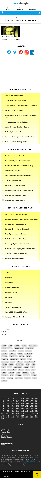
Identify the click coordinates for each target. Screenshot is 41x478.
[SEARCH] (39, 13)
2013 (17, 415)
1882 (2, 398)
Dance (20, 353)
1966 (22, 405)
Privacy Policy (5, 432)
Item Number (20, 364)
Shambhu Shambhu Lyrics (21, 219)
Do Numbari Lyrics (18, 161)
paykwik (27, 387)
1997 (17, 412)
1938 (2, 400)
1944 (32, 400)
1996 (12, 412)
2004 (12, 413)
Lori (34, 364)
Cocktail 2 (8, 302)
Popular (19, 9)
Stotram (28, 378)
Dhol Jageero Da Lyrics (18, 175)
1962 (2, 405)
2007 (27, 413)
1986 (2, 410)
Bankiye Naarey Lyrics (19, 166)
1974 (22, 407)
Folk (30, 359)
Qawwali (11, 372)
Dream (29, 356)
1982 (22, 408)
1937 (36, 398)
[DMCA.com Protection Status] (6, 444)
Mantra (21, 351)
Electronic (5, 359)
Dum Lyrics (14, 110)
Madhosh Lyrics (17, 127)
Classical (13, 353)
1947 (7, 402)
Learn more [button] (6, 476)
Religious (25, 372)
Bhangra (29, 351)
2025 (36, 417)
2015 (27, 415)
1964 (12, 405)
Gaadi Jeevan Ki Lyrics (16, 214)
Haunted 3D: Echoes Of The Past (16, 312)
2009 (37, 413)
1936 (32, 398)
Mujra (26, 367)
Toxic (7, 273)
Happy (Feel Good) (30, 362)
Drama (22, 356)
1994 (2, 412)
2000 (32, 412)
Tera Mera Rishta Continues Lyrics (21, 105)
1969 (36, 405)
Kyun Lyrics (13, 180)
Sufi (4, 378)
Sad (12, 375)
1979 (7, 408)
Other (33, 367)
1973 (17, 407)
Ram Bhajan (30, 348)
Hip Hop (5, 364)
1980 (12, 408)
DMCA (3, 434)
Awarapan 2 (9, 277)
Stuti (35, 378)
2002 (2, 413)
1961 (36, 403)
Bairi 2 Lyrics (15, 224)
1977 (36, 407)
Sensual (19, 375)
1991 (26, 410)
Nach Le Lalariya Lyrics (19, 137)
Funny (13, 362)
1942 (22, 400)
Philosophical (12, 370)
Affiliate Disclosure (6, 437)
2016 (31, 415)
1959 (27, 403)
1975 (27, 407)
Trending (32, 9)
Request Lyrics (5, 431)
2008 (32, 413)
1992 (31, 410)
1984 (32, 408)
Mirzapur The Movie (12, 287)
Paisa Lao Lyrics (16, 142)
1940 (12, 400)
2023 (27, 417)
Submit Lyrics (5, 429)
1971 (7, 407)
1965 (17, 405)
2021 (17, 417)
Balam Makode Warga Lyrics (20, 249)
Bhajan (25, 345)
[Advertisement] (20, 71)
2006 (22, 413)
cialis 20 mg (3, 387)
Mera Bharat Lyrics (14, 96)
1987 (7, 410)
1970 (2, 407)
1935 (27, 398)
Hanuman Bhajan (7, 348)
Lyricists (3, 334)
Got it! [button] (37, 474)
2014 (22, 415)
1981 (17, 408)
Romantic (5, 375)
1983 (27, 408)
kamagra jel (33, 387)
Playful (21, 370)
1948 (12, 402)
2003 (7, 413)
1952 (31, 402)
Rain (18, 372)
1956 (12, 403)
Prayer (4, 372)
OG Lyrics (16, 254)
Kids (28, 364)
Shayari (35, 375)
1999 (27, 412)
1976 (31, 407)
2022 (22, 417)
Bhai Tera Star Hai (11, 292)
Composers (4, 333)
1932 (12, 398)
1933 (17, 398)
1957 (17, 403)
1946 (2, 402)
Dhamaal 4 (8, 297)
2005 (17, 413)
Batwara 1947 (9, 282)
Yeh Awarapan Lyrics (16, 122)
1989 (17, 410)
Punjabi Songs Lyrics (28, 461)
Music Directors (6, 329)
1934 (22, 398)
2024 (32, 417)
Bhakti (4, 345)
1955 (7, 403)
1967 (27, 405)
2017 (36, 415)
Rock (33, 372)
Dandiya (5, 356)
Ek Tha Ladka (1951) (7, 36)
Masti (10, 367)
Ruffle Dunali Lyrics (16, 239)
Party (4, 370)
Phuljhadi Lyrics (15, 258)
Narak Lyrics (12, 171)
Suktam (5, 380)
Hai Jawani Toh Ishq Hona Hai (15, 317)
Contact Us (4, 436)
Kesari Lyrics (16, 234)
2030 (22, 418)
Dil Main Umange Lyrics (10, 39)
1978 (2, 408)
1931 (7, 398)
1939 (7, 400)
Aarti (11, 345)
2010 (2, 415)
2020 (12, 417)
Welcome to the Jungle (13, 307)
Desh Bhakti (13, 356)
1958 (22, 403)
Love (4, 367)
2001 (36, 412)
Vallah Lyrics (15, 200)
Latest (7, 9)
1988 (12, 410)
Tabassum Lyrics (15, 100)
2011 (7, 415)
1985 (36, 408)
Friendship (5, 362)
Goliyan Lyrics (15, 185)
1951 (26, 402)
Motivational (18, 367)
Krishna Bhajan (19, 348)
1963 (7, 405)
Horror (11, 364)
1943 (27, 400)
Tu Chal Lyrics (15, 132)
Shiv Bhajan (19, 378)
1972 (12, 407)
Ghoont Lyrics (17, 229)
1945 (36, 400)
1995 (7, 412)
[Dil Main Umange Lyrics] (10, 31)
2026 (2, 418)
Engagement (14, 359)
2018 (2, 417)
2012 (12, 415)
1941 (17, 400)
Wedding (10, 378)
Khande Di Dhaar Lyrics (19, 190)
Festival (23, 359)
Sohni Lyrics (14, 156)
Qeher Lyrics (15, 195)
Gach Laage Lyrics (18, 244)
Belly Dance (29, 353)
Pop (34, 370)
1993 (36, 410)
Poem (27, 370)
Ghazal (20, 362)
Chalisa (5, 351)
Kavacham (13, 351)
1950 (22, 402)
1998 (22, 412)
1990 (22, 410)
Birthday (5, 353)
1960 (32, 403)
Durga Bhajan (33, 345)
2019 (7, 417)
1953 (36, 402)
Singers (3, 331)
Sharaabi (27, 375)
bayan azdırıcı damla (17, 387)
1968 (32, 405)
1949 (17, 402)
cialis (9, 387)
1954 (2, 403)
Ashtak (17, 345)
